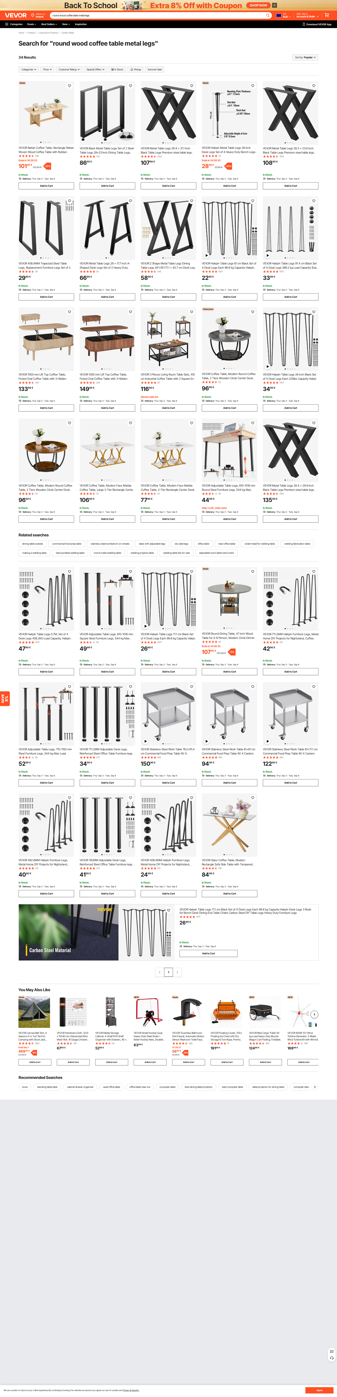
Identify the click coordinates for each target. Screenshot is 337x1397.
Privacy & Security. (131, 1390)
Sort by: (299, 57)
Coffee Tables (68, 33)
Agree (319, 1390)
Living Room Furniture (48, 33)
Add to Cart (46, 185)
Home (21, 33)
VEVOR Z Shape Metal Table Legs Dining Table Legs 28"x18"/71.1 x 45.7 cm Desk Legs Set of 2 (168, 268)
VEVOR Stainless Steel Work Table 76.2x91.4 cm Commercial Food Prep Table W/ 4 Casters (168, 753)
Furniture (31, 33)
